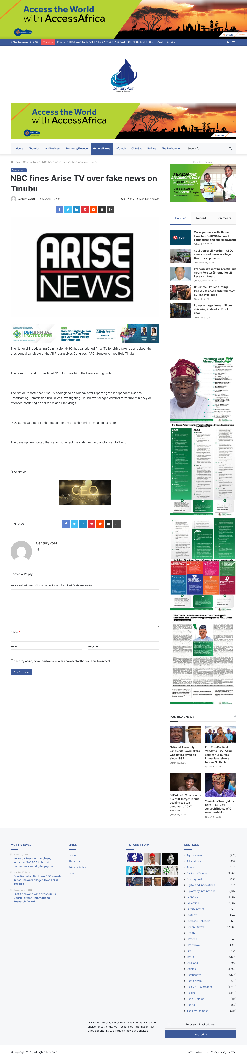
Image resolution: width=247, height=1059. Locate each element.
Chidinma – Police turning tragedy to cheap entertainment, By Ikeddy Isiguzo (215, 290)
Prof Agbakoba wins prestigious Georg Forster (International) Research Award (215, 272)
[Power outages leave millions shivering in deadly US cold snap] (180, 310)
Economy (192, 897)
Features (192, 915)
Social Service (195, 998)
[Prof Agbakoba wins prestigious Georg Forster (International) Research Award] (180, 274)
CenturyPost (25, 198)
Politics (151, 148)
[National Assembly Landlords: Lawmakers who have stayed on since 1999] (185, 734)
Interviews (193, 944)
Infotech (121, 148)
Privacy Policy (77, 867)
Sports (191, 1004)
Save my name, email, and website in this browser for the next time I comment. (62, 661)
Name (15, 632)
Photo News (194, 980)
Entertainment (195, 909)
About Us (34, 148)
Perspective (194, 974)
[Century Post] (123, 74)
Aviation (191, 867)
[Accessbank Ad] (123, 120)
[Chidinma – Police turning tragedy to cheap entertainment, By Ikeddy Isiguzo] (180, 292)
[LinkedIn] (76, 209)
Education (193, 903)
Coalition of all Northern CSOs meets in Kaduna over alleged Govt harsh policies (213, 254)
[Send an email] (33, 198)
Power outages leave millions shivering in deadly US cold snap (213, 309)
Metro (190, 956)
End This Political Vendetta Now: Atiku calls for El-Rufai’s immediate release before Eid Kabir (218, 755)
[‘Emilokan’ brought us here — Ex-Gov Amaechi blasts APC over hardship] (220, 785)
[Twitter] (68, 209)
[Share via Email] (102, 209)
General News (101, 148)
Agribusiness (53, 148)
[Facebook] (59, 209)
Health (191, 932)
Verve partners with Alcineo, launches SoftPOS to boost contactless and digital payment (215, 235)
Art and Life (194, 861)
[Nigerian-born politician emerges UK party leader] (134, 870)
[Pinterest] (85, 209)
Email (15, 646)
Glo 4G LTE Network (203, 162)
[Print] (110, 209)
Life (189, 950)
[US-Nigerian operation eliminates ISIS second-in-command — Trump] (170, 881)
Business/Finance (77, 148)
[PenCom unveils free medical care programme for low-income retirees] (170, 859)
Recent (201, 218)
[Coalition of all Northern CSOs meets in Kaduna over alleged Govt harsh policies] (180, 256)
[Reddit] (93, 209)
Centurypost (194, 879)
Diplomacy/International (201, 891)
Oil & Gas (136, 148)
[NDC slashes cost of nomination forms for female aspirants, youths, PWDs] (134, 857)
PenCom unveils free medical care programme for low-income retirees (99, 41)
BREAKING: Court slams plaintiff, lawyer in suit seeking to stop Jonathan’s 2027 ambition (185, 802)
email (72, 873)
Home (19, 148)
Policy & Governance (200, 986)
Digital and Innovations (201, 885)
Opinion (191, 968)
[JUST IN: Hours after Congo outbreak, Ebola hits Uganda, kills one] (152, 870)
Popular (180, 218)
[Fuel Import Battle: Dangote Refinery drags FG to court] (134, 881)
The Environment (172, 148)
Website (93, 646)
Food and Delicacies (199, 921)
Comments (223, 218)
